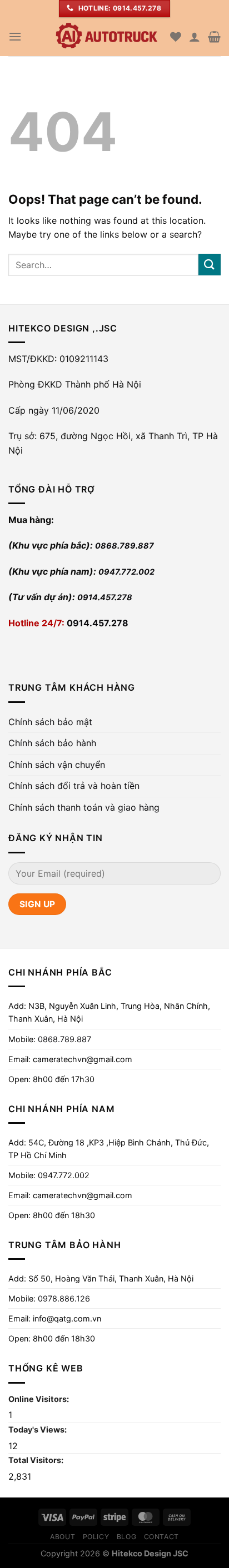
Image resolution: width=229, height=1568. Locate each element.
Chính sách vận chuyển (56, 764)
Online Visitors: (39, 1399)
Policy (96, 1536)
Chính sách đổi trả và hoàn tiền (74, 785)
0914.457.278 (104, 597)
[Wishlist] (175, 36)
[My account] (194, 36)
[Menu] (15, 36)
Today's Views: (38, 1429)
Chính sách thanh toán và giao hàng (84, 807)
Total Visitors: (36, 1460)
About (62, 1536)
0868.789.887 (124, 545)
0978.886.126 (64, 1298)
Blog (126, 1536)
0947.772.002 (126, 571)
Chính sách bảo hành (52, 742)
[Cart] (214, 36)
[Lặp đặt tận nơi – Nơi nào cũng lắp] (106, 36)
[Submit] (209, 264)
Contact (161, 1536)
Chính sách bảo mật (50, 721)
